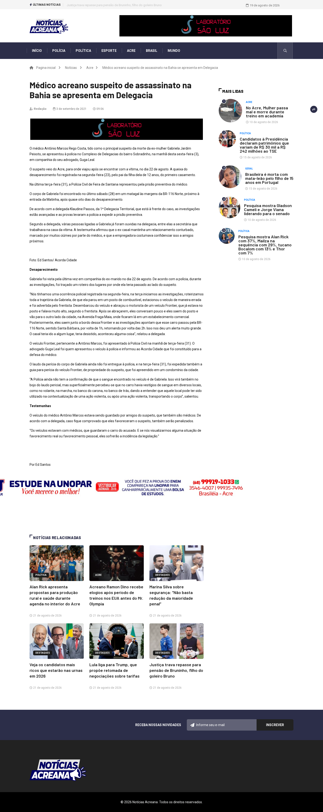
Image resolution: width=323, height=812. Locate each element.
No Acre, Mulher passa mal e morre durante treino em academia (267, 111)
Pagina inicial (46, 68)
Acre (131, 51)
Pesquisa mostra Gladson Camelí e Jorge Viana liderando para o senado (268, 209)
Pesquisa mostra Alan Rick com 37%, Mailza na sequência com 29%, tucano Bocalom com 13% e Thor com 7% (265, 244)
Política (83, 51)
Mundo (174, 51)
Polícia (58, 51)
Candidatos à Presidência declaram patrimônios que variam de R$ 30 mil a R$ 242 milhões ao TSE (264, 145)
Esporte (109, 51)
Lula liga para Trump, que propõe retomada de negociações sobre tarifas (114, 670)
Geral (249, 168)
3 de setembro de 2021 (71, 109)
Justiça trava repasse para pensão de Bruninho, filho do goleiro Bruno (114, 5)
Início (37, 51)
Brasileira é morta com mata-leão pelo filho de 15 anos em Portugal (269, 178)
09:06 (100, 109)
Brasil (151, 51)
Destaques (162, 575)
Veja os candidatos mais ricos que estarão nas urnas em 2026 (56, 670)
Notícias (71, 68)
